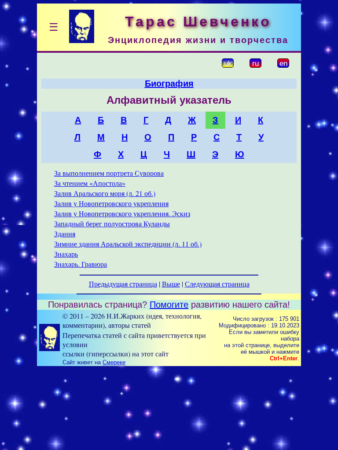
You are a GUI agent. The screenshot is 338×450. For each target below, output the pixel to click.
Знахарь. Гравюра (80, 264)
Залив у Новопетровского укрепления (111, 203)
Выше (171, 283)
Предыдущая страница (123, 283)
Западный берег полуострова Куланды (112, 223)
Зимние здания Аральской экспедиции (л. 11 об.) (128, 243)
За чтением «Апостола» (89, 183)
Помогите (169, 304)
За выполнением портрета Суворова (109, 173)
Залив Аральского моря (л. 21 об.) (104, 193)
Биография (169, 83)
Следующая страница (217, 283)
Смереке (114, 362)
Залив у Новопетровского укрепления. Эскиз (122, 213)
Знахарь (66, 253)
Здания (64, 233)
